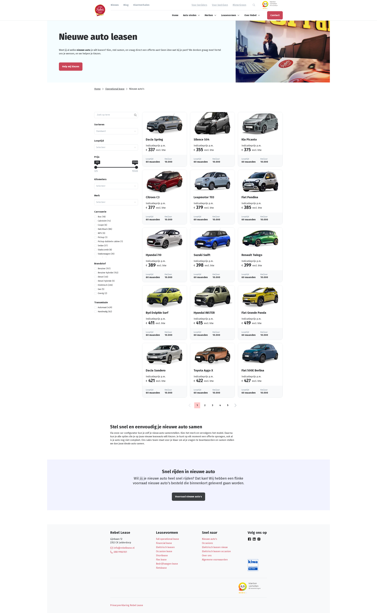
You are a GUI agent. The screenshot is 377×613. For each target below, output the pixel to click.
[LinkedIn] (254, 539)
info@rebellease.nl (124, 547)
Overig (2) (102, 293)
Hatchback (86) (105, 229)
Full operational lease (167, 539)
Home (175, 15)
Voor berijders (199, 5)
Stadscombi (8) (105, 249)
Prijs (96, 157)
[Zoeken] (135, 115)
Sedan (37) (103, 245)
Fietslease (161, 567)
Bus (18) (102, 216)
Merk (97, 195)
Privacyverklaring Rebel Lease (126, 605)
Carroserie (100, 211)
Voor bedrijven (220, 5)
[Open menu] (199, 15)
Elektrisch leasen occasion (216, 551)
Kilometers (100, 179)
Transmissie (101, 302)
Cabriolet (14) (104, 221)
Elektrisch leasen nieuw (215, 547)
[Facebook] (249, 539)
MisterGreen (239, 5)
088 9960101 (120, 552)
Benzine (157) (104, 268)
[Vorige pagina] (189, 405)
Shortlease (162, 555)
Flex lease (161, 559)
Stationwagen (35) (106, 254)
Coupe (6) (102, 225)
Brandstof (100, 263)
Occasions (207, 543)
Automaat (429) (105, 307)
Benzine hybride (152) (108, 272)
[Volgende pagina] (235, 405)
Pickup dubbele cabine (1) (110, 241)
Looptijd (99, 140)
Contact (275, 15)
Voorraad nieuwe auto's (188, 496)
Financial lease (164, 543)
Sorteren (99, 124)
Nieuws (115, 5)
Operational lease (114, 88)
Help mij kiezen (70, 66)
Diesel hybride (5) (106, 281)
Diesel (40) (103, 277)
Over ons (207, 555)
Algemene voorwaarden (215, 559)
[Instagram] (259, 539)
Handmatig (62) (105, 311)
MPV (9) (101, 233)
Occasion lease (164, 551)
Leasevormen (228, 15)
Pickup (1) (102, 237)
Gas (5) (101, 289)
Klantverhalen (141, 5)
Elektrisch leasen (165, 547)
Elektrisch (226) (105, 285)
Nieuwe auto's (209, 539)
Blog (126, 5)
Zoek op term (103, 115)
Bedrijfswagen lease (167, 563)
